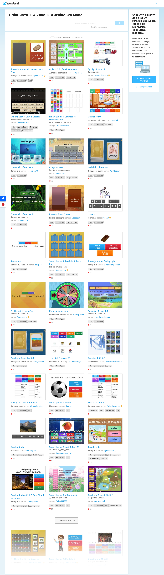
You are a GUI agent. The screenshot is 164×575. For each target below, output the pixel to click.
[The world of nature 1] (28, 198)
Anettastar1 (115, 171)
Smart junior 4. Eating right (102, 261)
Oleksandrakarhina (113, 361)
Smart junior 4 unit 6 (60, 402)
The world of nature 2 (22, 167)
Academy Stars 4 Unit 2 (100, 495)
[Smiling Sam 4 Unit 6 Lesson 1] (28, 101)
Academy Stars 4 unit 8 (22, 357)
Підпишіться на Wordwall (144, 79)
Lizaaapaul (76, 218)
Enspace (38, 265)
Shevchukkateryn (63, 453)
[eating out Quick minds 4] (28, 387)
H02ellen (78, 73)
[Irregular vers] (66, 151)
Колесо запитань (58, 311)
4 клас (39, 15)
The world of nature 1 (22, 214)
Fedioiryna (31, 450)
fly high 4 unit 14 (96, 69)
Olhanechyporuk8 (112, 265)
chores (91, 214)
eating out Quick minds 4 (24, 402)
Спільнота (18, 15)
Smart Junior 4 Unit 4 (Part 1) (64, 446)
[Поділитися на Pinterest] (3, 204)
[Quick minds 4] (28, 431)
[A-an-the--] (28, 245)
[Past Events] (105, 431)
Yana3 (106, 218)
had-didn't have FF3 (98, 167)
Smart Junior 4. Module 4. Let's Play (27, 71)
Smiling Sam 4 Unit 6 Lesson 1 (26, 116)
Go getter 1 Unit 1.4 (98, 311)
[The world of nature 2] (28, 151)
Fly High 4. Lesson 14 (22, 311)
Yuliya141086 (61, 501)
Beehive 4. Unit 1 (96, 357)
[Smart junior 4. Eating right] (105, 245)
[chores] (105, 198)
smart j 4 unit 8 (96, 402)
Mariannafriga (75, 361)
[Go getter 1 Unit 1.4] (105, 295)
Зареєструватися (144, 87)
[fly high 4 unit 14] (105, 53)
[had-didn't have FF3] (105, 151)
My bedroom (94, 116)
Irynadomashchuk (102, 317)
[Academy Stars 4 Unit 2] (105, 479)
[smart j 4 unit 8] (105, 387)
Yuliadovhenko (113, 406)
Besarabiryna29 (101, 75)
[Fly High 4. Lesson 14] (28, 295)
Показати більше (67, 520)
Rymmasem (38, 76)
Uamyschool (38, 361)
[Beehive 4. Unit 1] (105, 342)
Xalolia (68, 406)
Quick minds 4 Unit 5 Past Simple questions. (28, 496)
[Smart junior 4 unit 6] (66, 387)
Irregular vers (56, 167)
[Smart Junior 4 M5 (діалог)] (66, 479)
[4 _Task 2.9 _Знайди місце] (66, 53)
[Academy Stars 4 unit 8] (28, 342)
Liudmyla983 (32, 501)
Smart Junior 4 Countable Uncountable (62, 118)
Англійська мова (67, 15)
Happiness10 (32, 171)
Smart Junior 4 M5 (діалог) (63, 495)
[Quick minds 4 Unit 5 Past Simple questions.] (28, 479)
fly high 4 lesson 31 (60, 357)
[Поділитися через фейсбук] (3, 198)
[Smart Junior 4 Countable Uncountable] (66, 101)
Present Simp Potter (59, 214)
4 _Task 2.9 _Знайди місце (63, 69)
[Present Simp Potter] (66, 198)
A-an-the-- (16, 261)
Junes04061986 (23, 122)
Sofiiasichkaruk (62, 125)
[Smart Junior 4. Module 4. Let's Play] (28, 53)
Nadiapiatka (78, 314)
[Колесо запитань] (66, 295)
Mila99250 (60, 173)
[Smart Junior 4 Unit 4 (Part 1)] (66, 431)
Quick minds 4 (18, 446)
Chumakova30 (36, 406)
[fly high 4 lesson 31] (66, 342)
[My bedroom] (105, 101)
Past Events (94, 446)
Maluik (115, 120)
